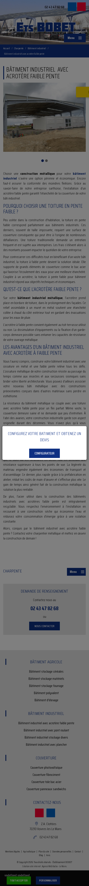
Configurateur (44, 453)
